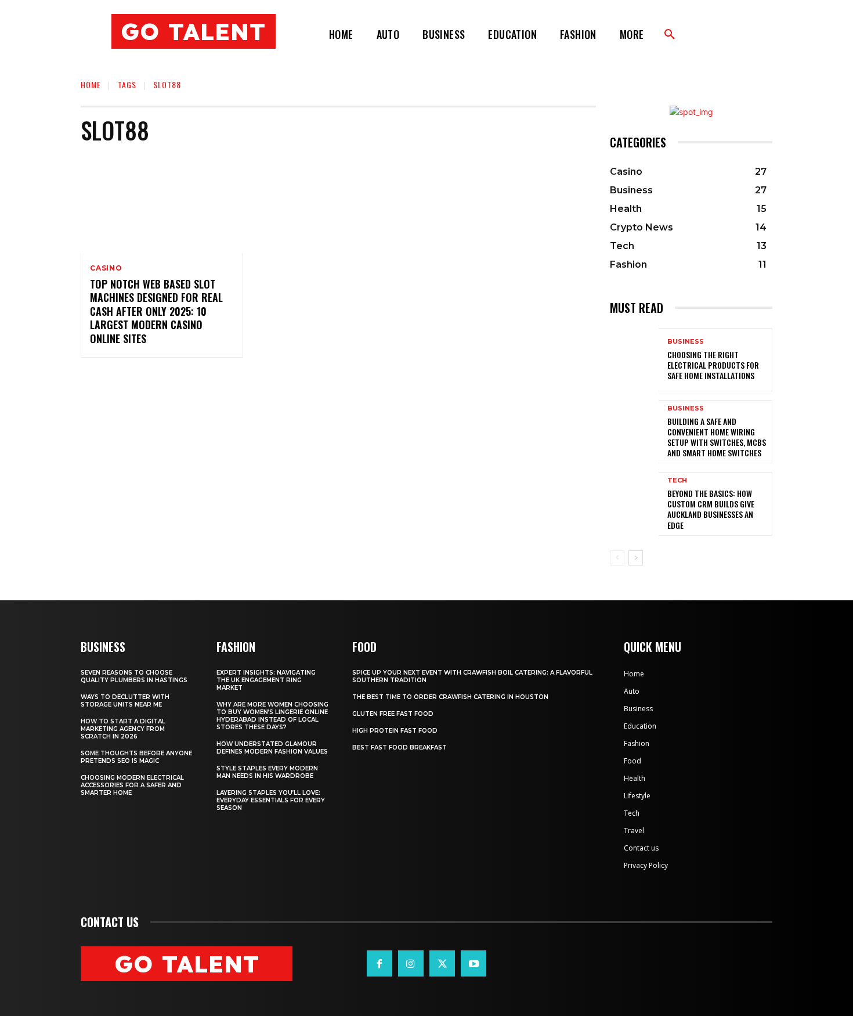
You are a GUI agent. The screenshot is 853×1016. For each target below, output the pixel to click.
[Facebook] (379, 963)
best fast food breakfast (399, 747)
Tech (677, 480)
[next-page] (635, 557)
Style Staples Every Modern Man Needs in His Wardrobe (267, 772)
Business (685, 341)
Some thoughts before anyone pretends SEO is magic (136, 757)
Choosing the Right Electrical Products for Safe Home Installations (713, 364)
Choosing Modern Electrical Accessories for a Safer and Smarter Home (132, 785)
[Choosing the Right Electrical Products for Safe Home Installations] (634, 359)
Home (91, 84)
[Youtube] (473, 963)
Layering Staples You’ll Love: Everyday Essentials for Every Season (270, 800)
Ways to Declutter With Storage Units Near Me (125, 700)
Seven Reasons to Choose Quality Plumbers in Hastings (134, 676)
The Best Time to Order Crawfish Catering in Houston (450, 697)
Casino (106, 268)
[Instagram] (411, 963)
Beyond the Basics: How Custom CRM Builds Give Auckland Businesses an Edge (710, 509)
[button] (670, 35)
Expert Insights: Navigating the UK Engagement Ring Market (266, 680)
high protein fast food (395, 730)
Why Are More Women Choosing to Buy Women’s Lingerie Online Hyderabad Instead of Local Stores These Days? (272, 716)
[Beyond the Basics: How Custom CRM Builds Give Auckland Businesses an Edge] (634, 503)
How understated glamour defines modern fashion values (272, 747)
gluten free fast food (392, 714)
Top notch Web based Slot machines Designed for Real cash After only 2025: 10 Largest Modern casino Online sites (156, 311)
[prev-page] (617, 557)
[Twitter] (442, 963)
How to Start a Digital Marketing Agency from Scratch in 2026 (123, 729)
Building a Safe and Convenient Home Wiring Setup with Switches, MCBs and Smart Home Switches (716, 437)
